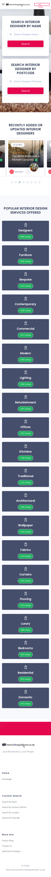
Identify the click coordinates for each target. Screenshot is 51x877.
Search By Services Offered (14, 807)
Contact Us (7, 846)
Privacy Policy (8, 840)
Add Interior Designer (11, 851)
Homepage (7, 779)
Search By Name (9, 802)
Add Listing (40, 5)
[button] (12, 182)
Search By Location (10, 812)
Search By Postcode (11, 818)
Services (19, 171)
